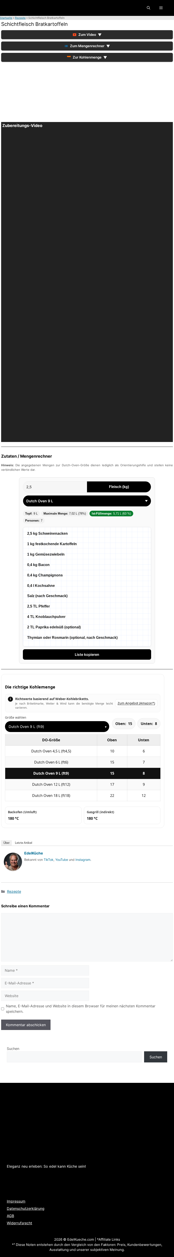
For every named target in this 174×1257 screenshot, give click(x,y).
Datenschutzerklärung (25, 1208)
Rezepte (20, 18)
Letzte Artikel (23, 843)
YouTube (61, 860)
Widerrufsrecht (19, 1223)
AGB (10, 1215)
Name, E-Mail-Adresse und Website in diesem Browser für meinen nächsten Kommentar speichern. (80, 1009)
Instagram (82, 860)
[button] (148, 8)
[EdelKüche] (13, 875)
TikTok (48, 860)
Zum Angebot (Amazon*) (136, 703)
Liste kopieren (87, 654)
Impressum (16, 1201)
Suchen (13, 1048)
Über (6, 843)
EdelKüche (33, 853)
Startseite (6, 18)
